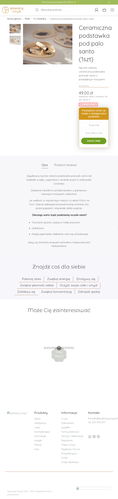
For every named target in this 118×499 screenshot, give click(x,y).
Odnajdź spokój (89, 292)
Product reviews (65, 165)
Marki (27, 19)
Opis (45, 165)
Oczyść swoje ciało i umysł (78, 285)
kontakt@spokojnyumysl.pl (103, 418)
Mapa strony (68, 444)
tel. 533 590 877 (96, 422)
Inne (36, 449)
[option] (47, 44)
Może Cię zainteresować (59, 310)
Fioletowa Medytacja (59, 342)
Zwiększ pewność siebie (37, 285)
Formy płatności (70, 431)
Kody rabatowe (70, 462)
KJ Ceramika (40, 19)
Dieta (37, 418)
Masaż (38, 444)
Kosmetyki (40, 436)
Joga (37, 427)
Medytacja (40, 422)
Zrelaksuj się (26, 292)
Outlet (64, 457)
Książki (38, 440)
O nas (64, 418)
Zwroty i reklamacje (72, 436)
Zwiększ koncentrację (56, 292)
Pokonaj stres (31, 279)
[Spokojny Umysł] (15, 11)
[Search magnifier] (37, 10)
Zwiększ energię (58, 279)
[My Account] (96, 10)
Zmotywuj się (85, 279)
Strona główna (14, 19)
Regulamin (67, 440)
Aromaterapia (42, 431)
